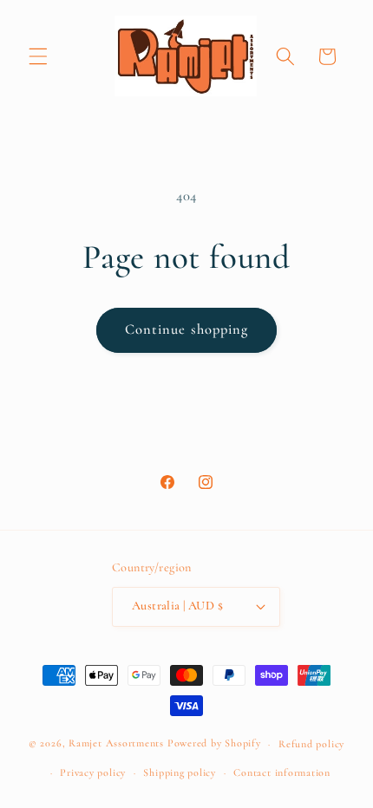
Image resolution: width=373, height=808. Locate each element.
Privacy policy (93, 772)
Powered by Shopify (214, 744)
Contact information (281, 772)
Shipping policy (179, 772)
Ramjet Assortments (116, 744)
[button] (38, 56)
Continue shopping (187, 329)
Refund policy (311, 744)
